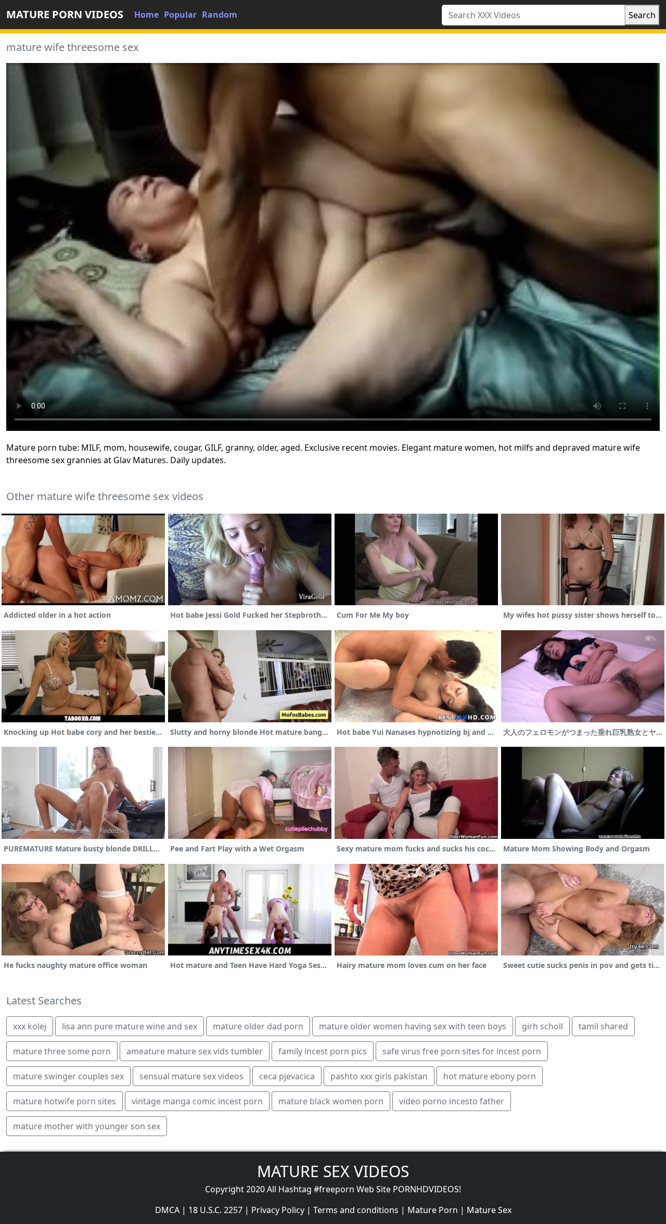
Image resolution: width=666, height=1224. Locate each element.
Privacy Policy (277, 1210)
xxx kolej (29, 1026)
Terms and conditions (356, 1210)
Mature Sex (489, 1210)
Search (642, 15)
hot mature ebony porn (489, 1076)
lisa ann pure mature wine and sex (129, 1026)
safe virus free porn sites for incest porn (461, 1051)
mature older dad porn (258, 1026)
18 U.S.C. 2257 (215, 1210)
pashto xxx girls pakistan (379, 1076)
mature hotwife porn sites (64, 1101)
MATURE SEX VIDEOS (333, 1171)
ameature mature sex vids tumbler (194, 1051)
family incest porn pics (322, 1051)
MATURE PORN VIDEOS (64, 14)
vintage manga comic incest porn (197, 1101)
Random (219, 14)
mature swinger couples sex (68, 1076)
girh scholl (542, 1026)
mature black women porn (330, 1101)
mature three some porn (62, 1051)
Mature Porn (432, 1210)
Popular (180, 14)
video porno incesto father (451, 1101)
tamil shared (603, 1026)
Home (146, 14)
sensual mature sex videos (191, 1076)
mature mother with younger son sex (86, 1126)
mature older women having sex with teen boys (412, 1026)
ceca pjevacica (287, 1076)
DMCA (167, 1210)
